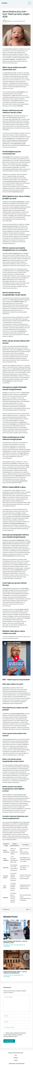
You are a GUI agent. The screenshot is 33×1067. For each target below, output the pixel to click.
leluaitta (4, 3)
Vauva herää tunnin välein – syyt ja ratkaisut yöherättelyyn (15, 972)
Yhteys (16, 1060)
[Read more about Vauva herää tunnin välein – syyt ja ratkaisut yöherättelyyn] (16, 959)
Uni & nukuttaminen (18, 945)
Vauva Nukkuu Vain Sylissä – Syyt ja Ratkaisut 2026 (15, 941)
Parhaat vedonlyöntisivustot (15, 1052)
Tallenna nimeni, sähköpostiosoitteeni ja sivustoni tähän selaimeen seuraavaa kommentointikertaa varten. (14, 1034)
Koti (16, 1055)
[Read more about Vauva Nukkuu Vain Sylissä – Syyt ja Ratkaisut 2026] (16, 929)
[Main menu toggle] (29, 3)
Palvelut (16, 1057)
